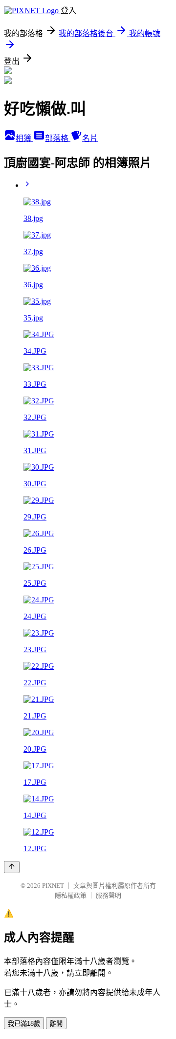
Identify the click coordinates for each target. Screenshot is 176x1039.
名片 (90, 138)
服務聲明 (108, 895)
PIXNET (53, 885)
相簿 (24, 138)
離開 (56, 1023)
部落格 (57, 138)
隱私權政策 (71, 895)
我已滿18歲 (24, 1023)
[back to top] (12, 867)
